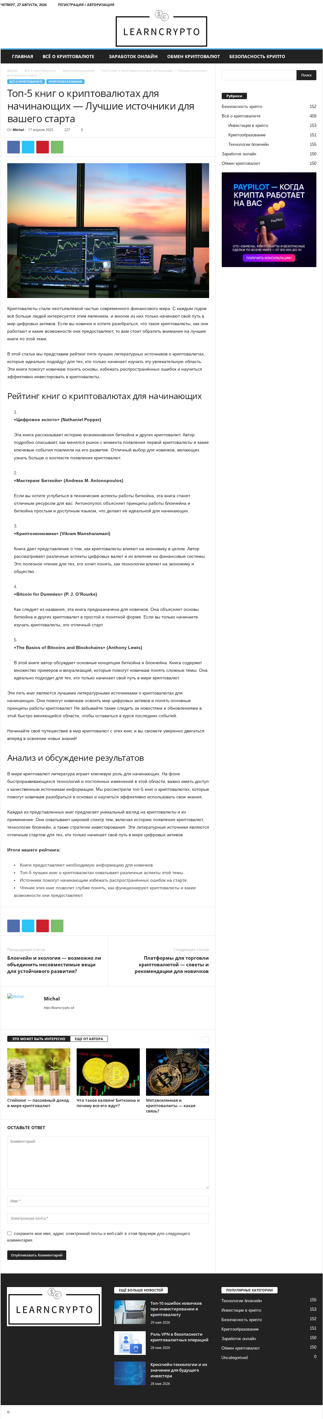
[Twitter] (28, 147)
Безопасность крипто (257, 56)
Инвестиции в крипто (248, 125)
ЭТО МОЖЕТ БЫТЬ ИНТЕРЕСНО (38, 1038)
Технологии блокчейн (248, 144)
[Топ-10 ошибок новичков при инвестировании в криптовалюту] (130, 1312)
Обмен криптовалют (193, 56)
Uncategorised (234, 1357)
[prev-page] (198, 1039)
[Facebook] (13, 147)
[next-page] (206, 1039)
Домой (12, 70)
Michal (18, 129)
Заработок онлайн (133, 56)
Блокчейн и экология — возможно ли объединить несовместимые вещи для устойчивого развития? (54, 964)
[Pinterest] (42, 147)
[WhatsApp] (57, 147)
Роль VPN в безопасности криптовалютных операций (179, 1337)
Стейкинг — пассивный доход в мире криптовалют (38, 1102)
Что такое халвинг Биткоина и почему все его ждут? (108, 1102)
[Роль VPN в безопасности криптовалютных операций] (130, 1343)
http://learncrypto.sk (59, 1008)
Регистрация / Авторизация (86, 4)
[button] (313, 56)
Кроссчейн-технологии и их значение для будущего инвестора (178, 1370)
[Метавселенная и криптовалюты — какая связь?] (177, 1072)
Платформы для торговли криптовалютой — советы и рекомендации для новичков (172, 964)
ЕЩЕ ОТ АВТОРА (89, 1038)
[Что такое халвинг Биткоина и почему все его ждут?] (108, 1072)
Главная (22, 56)
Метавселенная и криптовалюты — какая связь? (170, 1105)
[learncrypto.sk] (162, 28)
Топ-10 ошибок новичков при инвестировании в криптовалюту (176, 1308)
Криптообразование (78, 70)
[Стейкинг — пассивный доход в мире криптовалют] (38, 1072)
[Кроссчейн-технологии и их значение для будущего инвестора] (130, 1373)
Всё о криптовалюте (68, 56)
